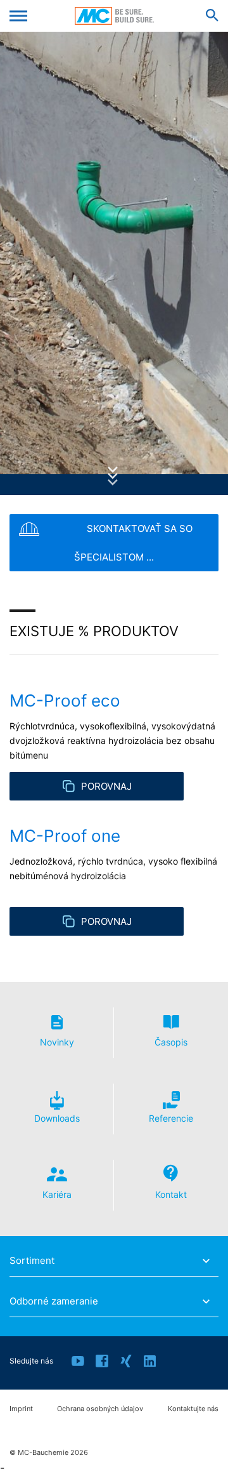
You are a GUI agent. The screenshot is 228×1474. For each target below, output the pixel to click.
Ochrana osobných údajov (100, 1408)
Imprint (21, 1408)
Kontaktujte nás (193, 1408)
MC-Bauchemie (114, 16)
